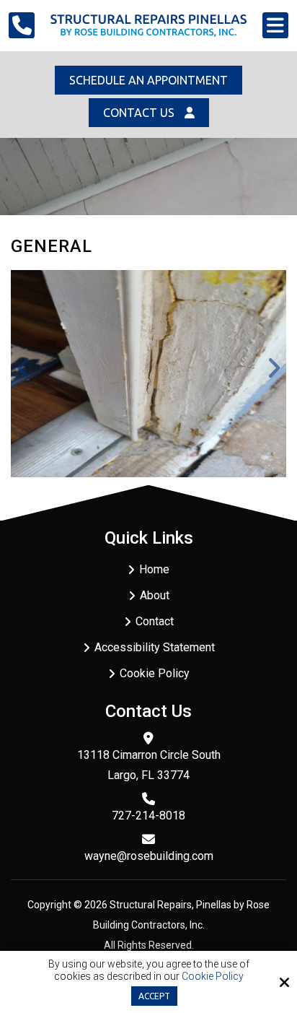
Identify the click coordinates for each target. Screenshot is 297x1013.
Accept (154, 996)
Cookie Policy (213, 976)
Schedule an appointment (148, 80)
